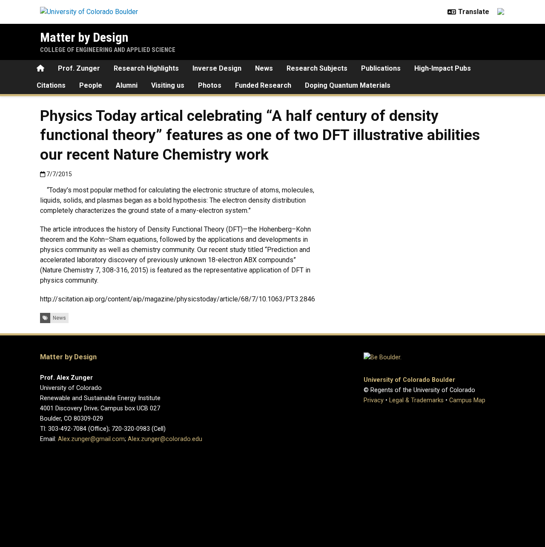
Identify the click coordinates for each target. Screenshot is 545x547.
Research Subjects (317, 68)
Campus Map (467, 400)
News (264, 68)
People (90, 85)
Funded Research (263, 85)
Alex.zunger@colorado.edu (165, 439)
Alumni (127, 85)
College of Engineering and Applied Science (107, 50)
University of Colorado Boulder (409, 380)
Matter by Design (84, 37)
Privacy (374, 400)
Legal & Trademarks (416, 400)
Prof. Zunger (79, 68)
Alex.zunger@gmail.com (91, 439)
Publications (381, 68)
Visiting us (167, 85)
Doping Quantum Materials (347, 85)
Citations (51, 85)
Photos (209, 85)
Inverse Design (216, 68)
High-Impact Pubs (442, 68)
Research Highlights (146, 68)
